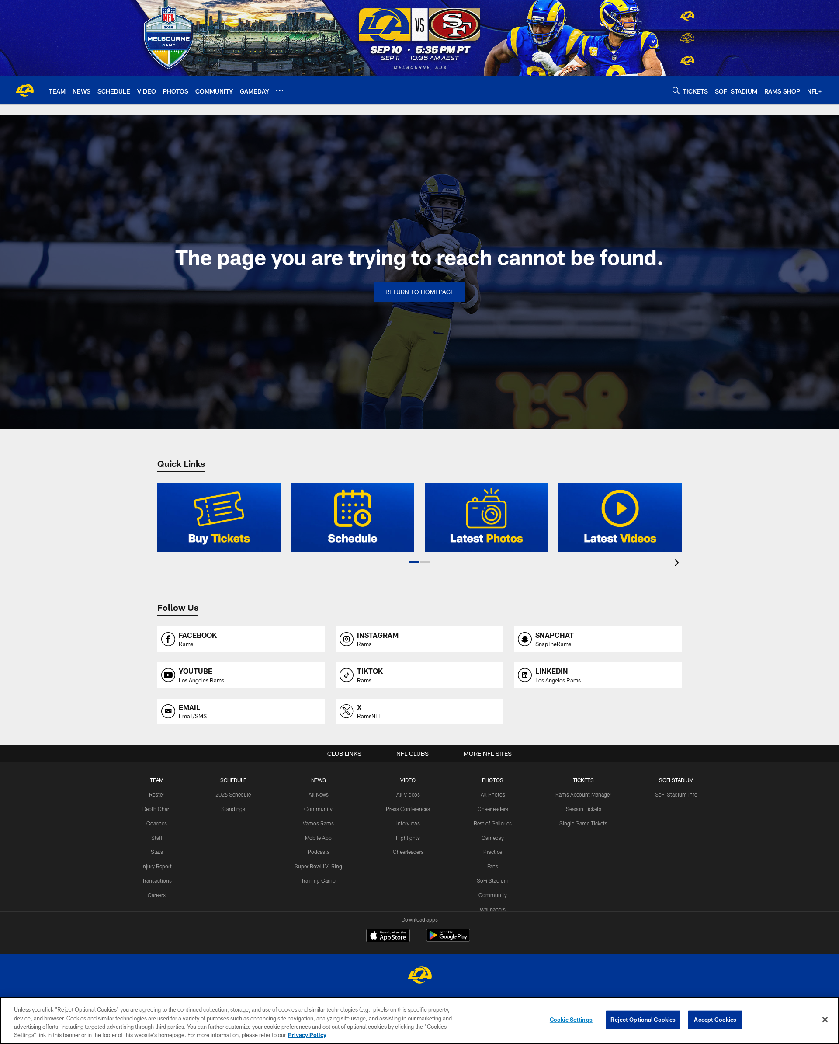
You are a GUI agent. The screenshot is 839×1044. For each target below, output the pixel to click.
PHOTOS (492, 780)
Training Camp (318, 880)
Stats (157, 852)
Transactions (157, 880)
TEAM (156, 780)
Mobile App (318, 838)
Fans (492, 866)
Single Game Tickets (583, 823)
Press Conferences (408, 809)
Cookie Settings (571, 1019)
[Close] (825, 1019)
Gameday (493, 838)
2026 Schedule (233, 794)
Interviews (408, 823)
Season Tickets (583, 809)
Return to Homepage (419, 292)
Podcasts (318, 852)
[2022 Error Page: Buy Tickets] (219, 517)
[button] (414, 562)
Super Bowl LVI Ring (318, 866)
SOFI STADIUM (676, 780)
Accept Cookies (715, 1019)
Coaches (156, 823)
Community (318, 809)
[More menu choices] (279, 90)
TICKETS (583, 780)
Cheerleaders (408, 852)
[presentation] (678, 563)
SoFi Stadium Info (676, 794)
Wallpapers (493, 909)
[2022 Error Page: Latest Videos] (620, 517)
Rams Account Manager (583, 794)
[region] (419, 1020)
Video (408, 780)
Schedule (233, 780)
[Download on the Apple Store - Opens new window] (388, 936)
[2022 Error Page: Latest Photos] (486, 517)
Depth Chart (156, 809)
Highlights (408, 838)
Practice (492, 852)
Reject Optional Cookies (643, 1019)
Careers (157, 895)
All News (319, 794)
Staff (157, 838)
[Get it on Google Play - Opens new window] (448, 939)
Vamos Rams (318, 823)
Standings (233, 809)
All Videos (408, 794)
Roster (156, 794)
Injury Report (157, 866)
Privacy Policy (307, 1034)
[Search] (676, 90)
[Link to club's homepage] (24, 90)
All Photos (493, 794)
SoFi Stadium (493, 880)
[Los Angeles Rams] (419, 976)
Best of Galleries (493, 823)
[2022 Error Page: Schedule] (352, 517)
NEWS (318, 780)
